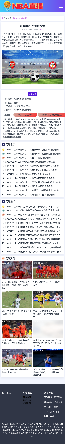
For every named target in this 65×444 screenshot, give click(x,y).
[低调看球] (23, 10)
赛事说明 (32, 94)
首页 (15, 18)
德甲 (58, 412)
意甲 (52, 412)
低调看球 (22, 424)
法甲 (46, 416)
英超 (16, 103)
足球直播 (23, 18)
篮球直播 (27, 400)
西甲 (46, 412)
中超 (52, 416)
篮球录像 (58, 397)
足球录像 (48, 407)
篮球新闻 (48, 402)
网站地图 (27, 397)
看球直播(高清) (25, 115)
